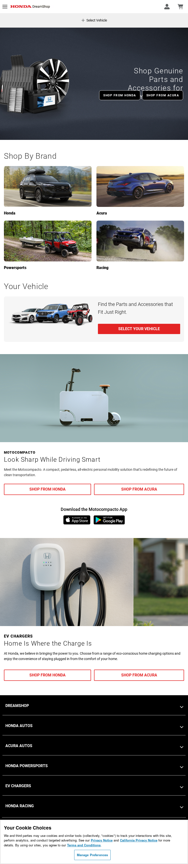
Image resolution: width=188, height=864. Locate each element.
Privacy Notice (102, 840)
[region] (94, 842)
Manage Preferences (92, 855)
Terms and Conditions (84, 845)
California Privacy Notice (138, 840)
